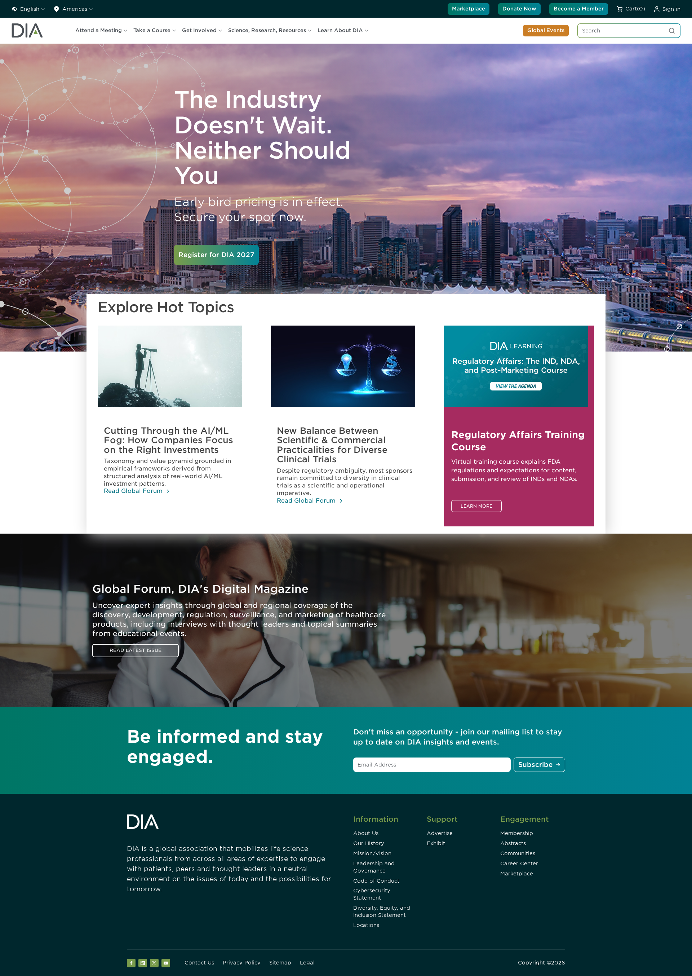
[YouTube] (165, 963)
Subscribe (535, 764)
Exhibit (436, 843)
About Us (365, 833)
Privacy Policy (242, 963)
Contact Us (199, 963)
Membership (516, 833)
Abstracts (513, 843)
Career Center (519, 863)
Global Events (545, 30)
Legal (307, 963)
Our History (368, 843)
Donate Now (519, 9)
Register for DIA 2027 (216, 255)
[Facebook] (131, 963)
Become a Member (579, 9)
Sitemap (280, 963)
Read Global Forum (133, 490)
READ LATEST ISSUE (135, 650)
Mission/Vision (372, 853)
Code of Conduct (376, 881)
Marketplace (468, 9)
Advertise (440, 833)
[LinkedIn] (142, 963)
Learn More (476, 506)
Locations (366, 925)
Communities (517, 853)
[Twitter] (154, 963)
